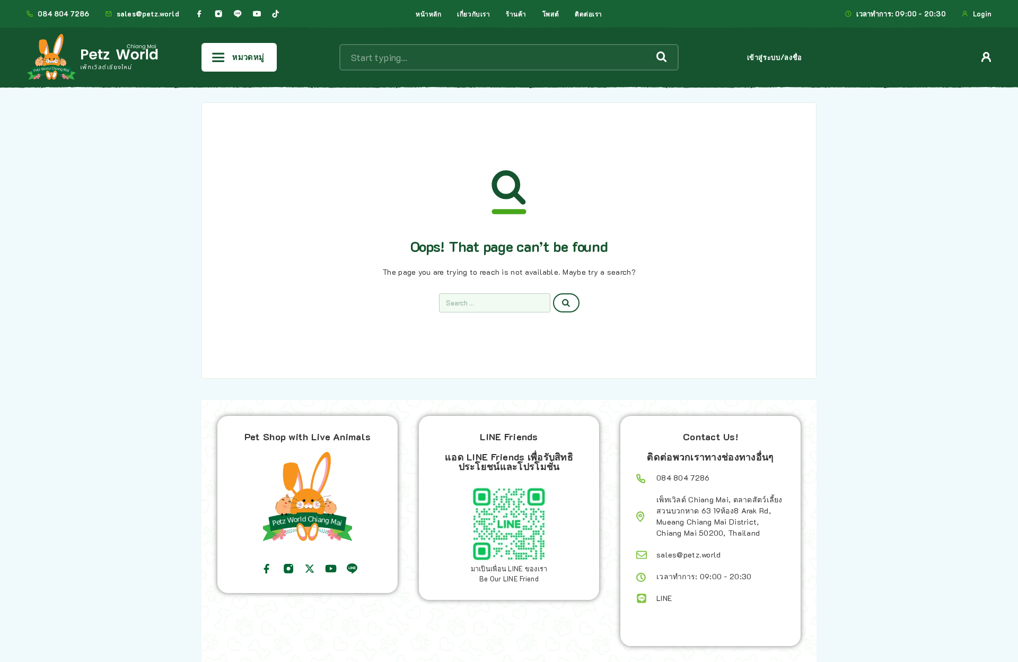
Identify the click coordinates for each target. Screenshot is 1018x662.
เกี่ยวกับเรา (473, 14)
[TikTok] (275, 13)
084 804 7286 (63, 14)
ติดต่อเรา (588, 14)
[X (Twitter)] (309, 568)
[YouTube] (256, 13)
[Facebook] (199, 13)
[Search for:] (494, 302)
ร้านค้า (516, 14)
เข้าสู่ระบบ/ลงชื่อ (774, 57)
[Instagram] (218, 13)
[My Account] (986, 57)
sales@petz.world (148, 14)
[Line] (237, 13)
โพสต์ (550, 14)
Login (982, 14)
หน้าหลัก (428, 14)
